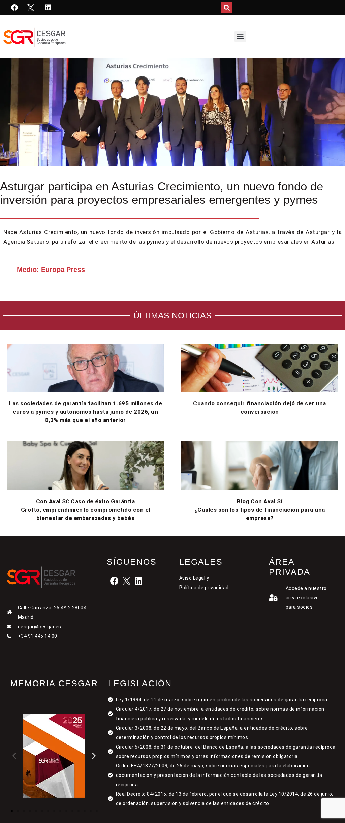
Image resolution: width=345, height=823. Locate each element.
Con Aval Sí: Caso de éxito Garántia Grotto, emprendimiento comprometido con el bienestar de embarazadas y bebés (85, 509)
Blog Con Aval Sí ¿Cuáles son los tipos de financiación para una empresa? (259, 509)
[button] (226, 7)
